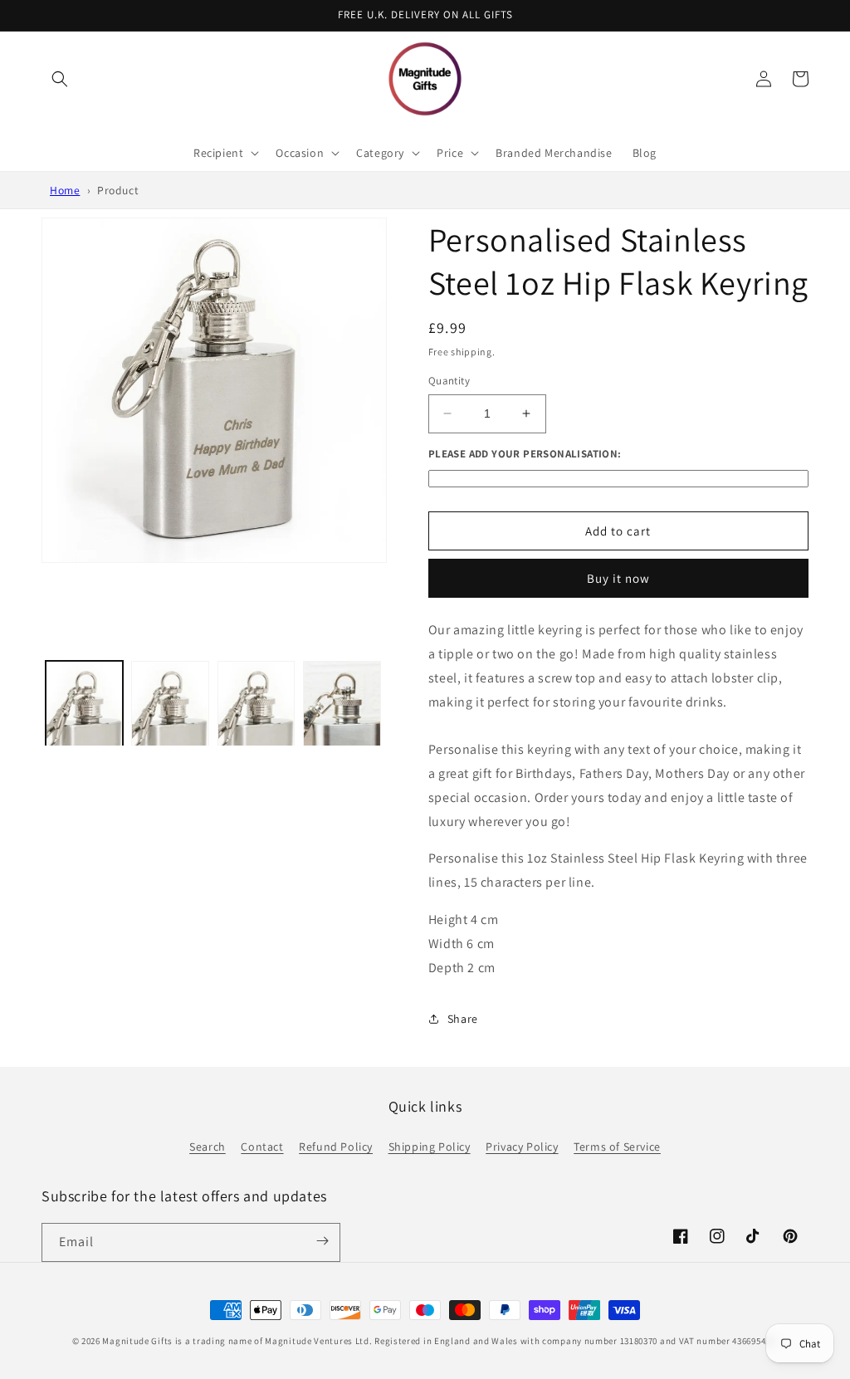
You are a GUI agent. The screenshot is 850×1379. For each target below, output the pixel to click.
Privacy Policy (522, 1146)
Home (65, 190)
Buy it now (618, 578)
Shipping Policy (429, 1146)
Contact (262, 1146)
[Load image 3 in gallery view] (256, 740)
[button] (60, 79)
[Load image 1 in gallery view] (84, 740)
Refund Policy (336, 1146)
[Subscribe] (322, 1241)
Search (207, 1146)
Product (118, 190)
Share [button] (462, 1018)
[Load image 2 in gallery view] (169, 740)
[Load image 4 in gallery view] (341, 740)
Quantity (449, 381)
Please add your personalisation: (525, 454)
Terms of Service (617, 1146)
